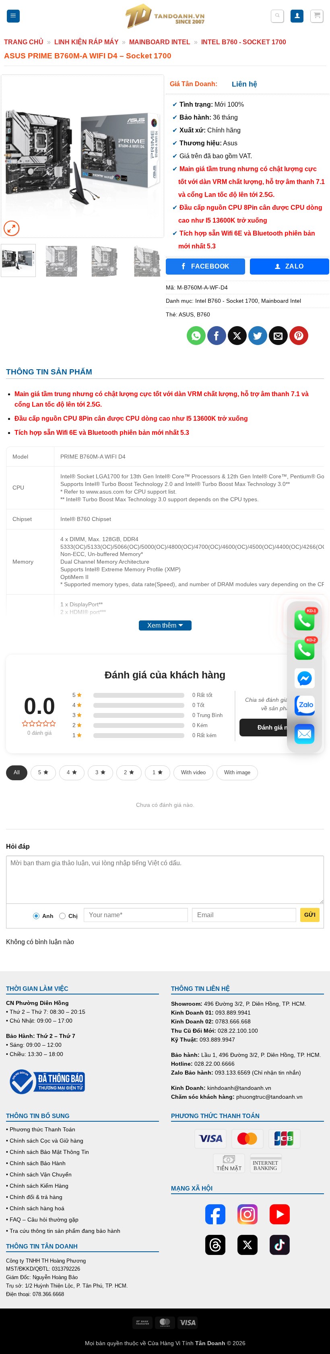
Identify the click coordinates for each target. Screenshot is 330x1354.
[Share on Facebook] (216, 335)
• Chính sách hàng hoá (35, 1208)
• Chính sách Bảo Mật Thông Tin (47, 1152)
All (17, 772)
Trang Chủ (23, 42)
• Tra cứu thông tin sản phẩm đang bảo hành (63, 1231)
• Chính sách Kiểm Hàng (37, 1186)
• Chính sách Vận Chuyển (39, 1174)
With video (193, 772)
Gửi (310, 915)
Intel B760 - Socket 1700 (243, 42)
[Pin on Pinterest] (298, 335)
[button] (13, 16)
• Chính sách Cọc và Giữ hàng (44, 1140)
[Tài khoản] (297, 16)
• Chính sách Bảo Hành (36, 1163)
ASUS (186, 314)
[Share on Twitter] (257, 335)
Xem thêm (161, 625)
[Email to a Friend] (278, 335)
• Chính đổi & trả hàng (34, 1197)
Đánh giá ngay (278, 727)
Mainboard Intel (159, 42)
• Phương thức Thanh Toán (40, 1129)
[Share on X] (237, 335)
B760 (203, 314)
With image (237, 772)
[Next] (150, 156)
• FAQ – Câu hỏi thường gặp (42, 1219)
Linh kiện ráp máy (86, 42)
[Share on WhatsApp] (196, 335)
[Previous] (14, 156)
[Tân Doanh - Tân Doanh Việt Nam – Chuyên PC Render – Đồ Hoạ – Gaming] (165, 16)
